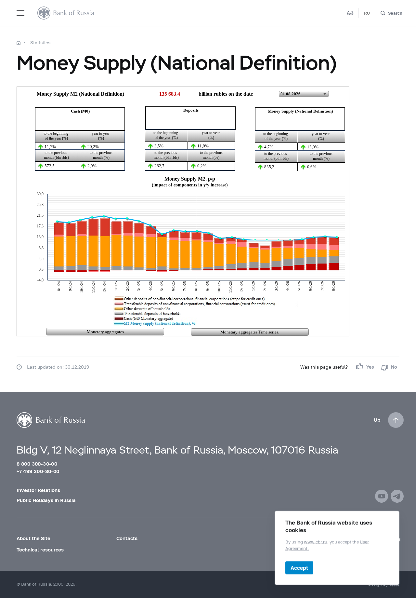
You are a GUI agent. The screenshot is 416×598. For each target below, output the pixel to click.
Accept (299, 567)
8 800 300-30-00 (37, 464)
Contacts (126, 538)
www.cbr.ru (315, 541)
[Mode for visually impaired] (350, 13)
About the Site (33, 538)
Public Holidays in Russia (46, 500)
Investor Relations (38, 490)
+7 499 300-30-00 (38, 471)
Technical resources (40, 549)
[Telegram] (397, 496)
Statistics (40, 42)
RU (367, 13)
